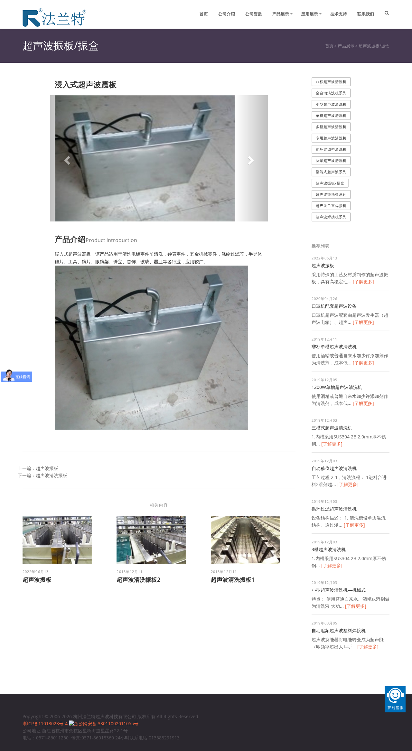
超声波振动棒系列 (331, 194)
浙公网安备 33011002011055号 (106, 723)
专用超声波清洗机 (331, 138)
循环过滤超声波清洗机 (334, 509)
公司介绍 (226, 14)
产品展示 (280, 14)
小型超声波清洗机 (331, 104)
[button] (66, 158)
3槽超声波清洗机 (329, 549)
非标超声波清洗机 (331, 81)
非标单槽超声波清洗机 (334, 346)
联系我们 (365, 14)
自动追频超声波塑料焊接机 (339, 630)
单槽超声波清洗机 (331, 115)
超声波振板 (47, 468)
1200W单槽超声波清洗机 (337, 387)
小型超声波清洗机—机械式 (339, 590)
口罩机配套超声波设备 (334, 306)
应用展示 (309, 14)
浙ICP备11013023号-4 (46, 723)
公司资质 (253, 14)
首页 (204, 14)
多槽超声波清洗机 (331, 126)
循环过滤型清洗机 (331, 149)
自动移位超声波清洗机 (334, 468)
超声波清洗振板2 (138, 579)
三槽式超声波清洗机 (332, 428)
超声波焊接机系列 (331, 216)
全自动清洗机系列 (331, 92)
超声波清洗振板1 (233, 579)
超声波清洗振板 (51, 475)
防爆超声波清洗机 (331, 160)
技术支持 (338, 14)
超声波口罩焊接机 (331, 205)
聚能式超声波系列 (331, 171)
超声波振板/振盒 (374, 46)
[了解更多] (363, 281)
